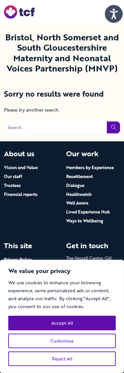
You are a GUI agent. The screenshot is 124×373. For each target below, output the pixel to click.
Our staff (13, 176)
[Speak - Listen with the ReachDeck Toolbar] (114, 14)
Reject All (62, 358)
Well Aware (77, 203)
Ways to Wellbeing (84, 221)
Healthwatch (79, 194)
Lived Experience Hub (88, 212)
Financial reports (21, 194)
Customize (62, 340)
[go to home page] (19, 11)
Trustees (12, 185)
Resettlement (79, 176)
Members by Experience (90, 167)
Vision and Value (21, 167)
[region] (62, 316)
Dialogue (75, 185)
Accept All (62, 322)
